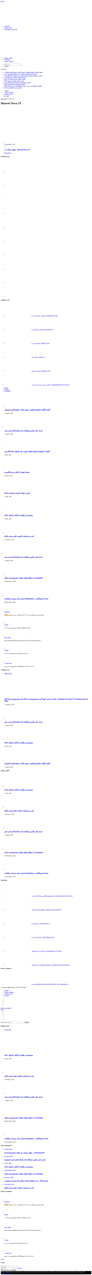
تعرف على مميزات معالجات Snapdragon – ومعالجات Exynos (26, 599)
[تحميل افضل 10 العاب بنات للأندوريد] (14, 469)
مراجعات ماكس (9, 61)
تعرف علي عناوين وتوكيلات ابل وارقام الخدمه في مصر (20, 74)
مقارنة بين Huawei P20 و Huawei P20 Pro (44, 984)
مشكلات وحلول (9, 92)
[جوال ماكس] (13, 16)
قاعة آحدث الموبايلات (10, 29)
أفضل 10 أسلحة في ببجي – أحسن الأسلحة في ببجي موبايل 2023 (23, 86)
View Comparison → (62, 984)
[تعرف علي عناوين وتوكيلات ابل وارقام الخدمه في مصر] (14, 427)
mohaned (7, 612)
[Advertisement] (47, 43)
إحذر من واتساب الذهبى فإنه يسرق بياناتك (19, 536)
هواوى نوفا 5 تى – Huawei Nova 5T (17, 149)
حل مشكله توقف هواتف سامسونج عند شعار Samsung (23, 578)
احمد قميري (7, 663)
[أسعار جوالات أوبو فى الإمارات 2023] (14, 489)
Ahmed (6, 650)
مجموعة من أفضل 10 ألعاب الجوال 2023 (18, 515)
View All (7, 156)
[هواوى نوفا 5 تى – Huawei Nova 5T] (26, 142)
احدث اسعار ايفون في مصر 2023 (14, 81)
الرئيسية (6, 26)
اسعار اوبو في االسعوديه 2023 (13, 87)
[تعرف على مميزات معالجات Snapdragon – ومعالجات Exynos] (14, 595)
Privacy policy (8, 1273)
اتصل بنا (6, 96)
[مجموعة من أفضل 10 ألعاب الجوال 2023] (14, 512)
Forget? (20, 1268)
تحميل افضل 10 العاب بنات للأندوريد (14, 77)
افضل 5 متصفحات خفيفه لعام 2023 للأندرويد (17, 82)
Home (2, 99)
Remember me (7, 1270)
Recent (6, 387)
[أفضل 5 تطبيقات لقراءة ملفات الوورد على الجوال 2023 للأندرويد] (14, 448)
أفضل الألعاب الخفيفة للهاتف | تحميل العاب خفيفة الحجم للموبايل (23, 72)
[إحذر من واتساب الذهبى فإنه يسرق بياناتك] (14, 532)
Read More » (8, 153)
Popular (6, 389)
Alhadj (6, 624)
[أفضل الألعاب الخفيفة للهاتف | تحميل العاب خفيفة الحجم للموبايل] (14, 406)
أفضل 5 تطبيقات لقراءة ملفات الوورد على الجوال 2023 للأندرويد (23, 75)
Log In (13, 1270)
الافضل (6, 91)
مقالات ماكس (8, 58)
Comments (7, 391)
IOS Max (7, 59)
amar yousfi (7, 637)
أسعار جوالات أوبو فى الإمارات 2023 (14, 79)
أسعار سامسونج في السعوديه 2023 (14, 84)
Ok (3, 1273)
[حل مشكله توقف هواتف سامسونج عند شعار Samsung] (14, 574)
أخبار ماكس (7, 27)
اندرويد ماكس (8, 94)
